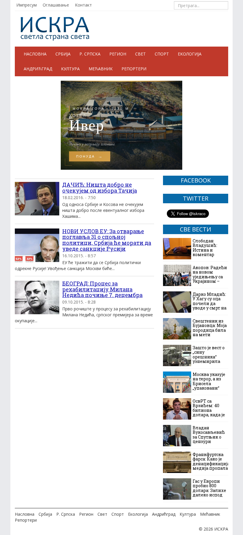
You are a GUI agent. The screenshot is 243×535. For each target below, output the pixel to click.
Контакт (83, 5)
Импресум (26, 5)
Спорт (162, 54)
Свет (140, 54)
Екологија (190, 54)
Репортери (134, 69)
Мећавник (101, 69)
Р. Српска (89, 54)
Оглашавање (56, 5)
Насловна (35, 54)
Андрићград (38, 69)
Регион (117, 54)
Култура (70, 69)
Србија (63, 54)
